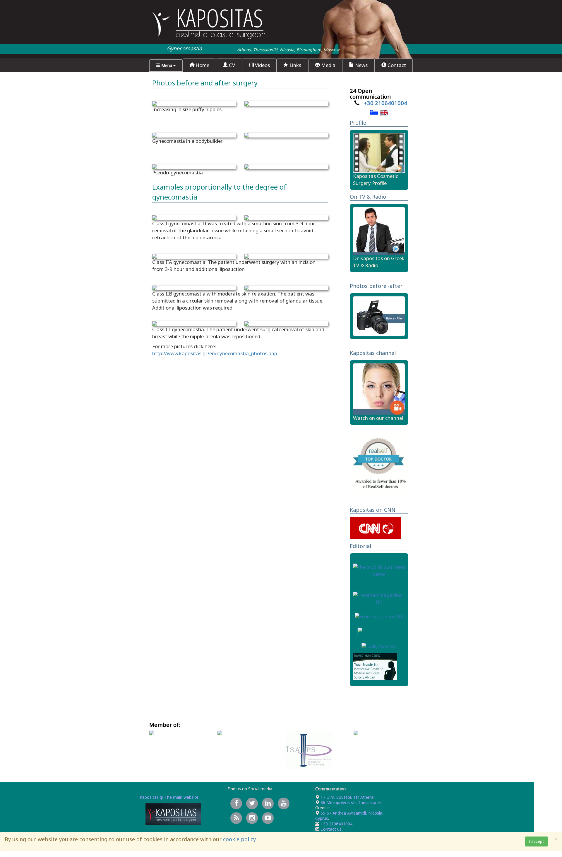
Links (294, 65)
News (361, 65)
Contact (396, 65)
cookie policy (239, 839)
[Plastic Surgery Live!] (379, 388)
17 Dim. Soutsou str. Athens (346, 797)
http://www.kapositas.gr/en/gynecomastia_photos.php (214, 353)
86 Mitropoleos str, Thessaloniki (350, 802)
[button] (166, 65)
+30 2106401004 (385, 103)
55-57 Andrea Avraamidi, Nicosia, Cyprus (349, 815)
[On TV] (379, 230)
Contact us (331, 829)
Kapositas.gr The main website (169, 797)
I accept (536, 841)
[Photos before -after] (379, 315)
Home (201, 65)
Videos (262, 65)
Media (327, 65)
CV (231, 65)
